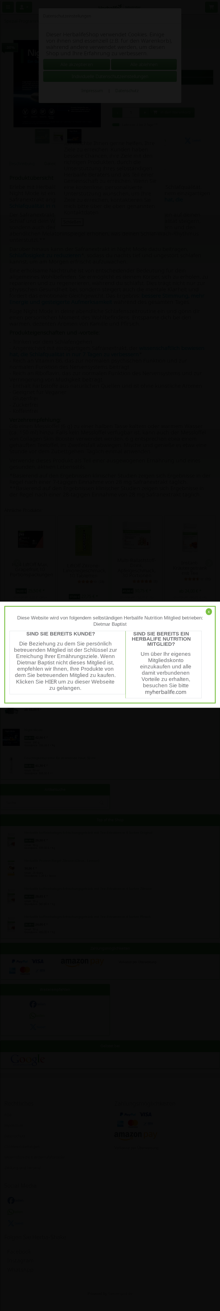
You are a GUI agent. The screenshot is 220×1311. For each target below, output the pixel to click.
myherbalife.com (165, 692)
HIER (51, 681)
